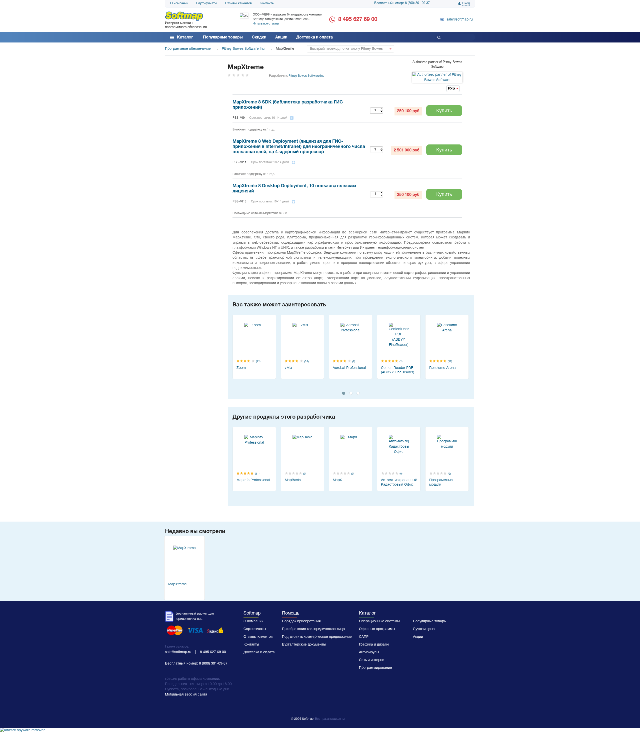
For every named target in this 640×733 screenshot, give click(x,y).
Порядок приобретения (301, 621)
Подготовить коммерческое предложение (317, 637)
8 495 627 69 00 (357, 19)
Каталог (185, 37)
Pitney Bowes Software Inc (306, 75)
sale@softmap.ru (459, 19)
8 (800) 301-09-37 (213, 663)
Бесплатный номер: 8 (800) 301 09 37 (402, 3)
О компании (179, 3)
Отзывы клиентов (238, 3)
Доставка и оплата (314, 37)
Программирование (375, 668)
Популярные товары (223, 37)
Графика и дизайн (374, 644)
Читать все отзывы (266, 23)
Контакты (267, 3)
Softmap (252, 613)
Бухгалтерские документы (304, 644)
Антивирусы (369, 652)
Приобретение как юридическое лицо (313, 629)
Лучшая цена (424, 629)
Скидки (259, 37)
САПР (363, 637)
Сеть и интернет (372, 660)
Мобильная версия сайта (186, 694)
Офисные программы (377, 629)
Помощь (290, 613)
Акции (281, 37)
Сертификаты (206, 3)
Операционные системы (379, 621)
